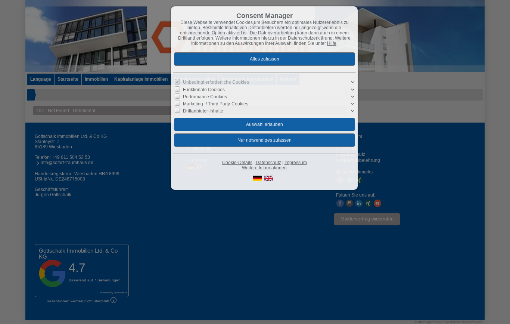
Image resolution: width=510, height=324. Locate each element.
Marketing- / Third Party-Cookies (215, 104)
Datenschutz (268, 162)
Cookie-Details (237, 162)
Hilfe (331, 43)
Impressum (295, 162)
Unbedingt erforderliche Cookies (216, 82)
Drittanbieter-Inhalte (203, 111)
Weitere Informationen (264, 167)
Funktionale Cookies (204, 89)
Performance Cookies (205, 96)
